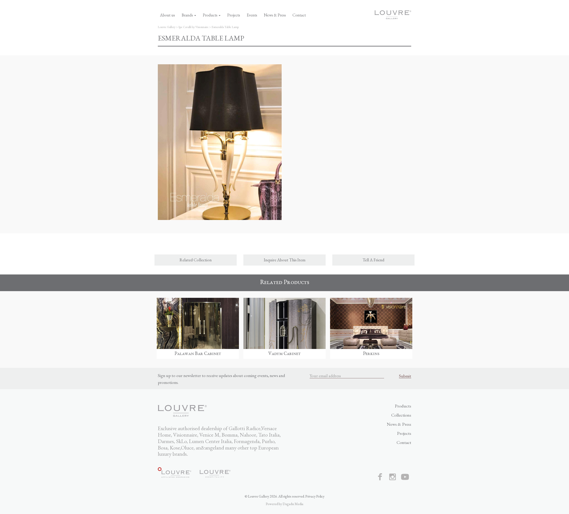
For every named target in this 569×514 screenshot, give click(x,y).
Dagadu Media (293, 504)
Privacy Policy (315, 496)
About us (167, 15)
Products (210, 15)
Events (252, 15)
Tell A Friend (373, 260)
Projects (233, 15)
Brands (188, 15)
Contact (299, 15)
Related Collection (196, 260)
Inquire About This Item (284, 260)
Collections (401, 415)
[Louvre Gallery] (393, 14)
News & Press (275, 15)
